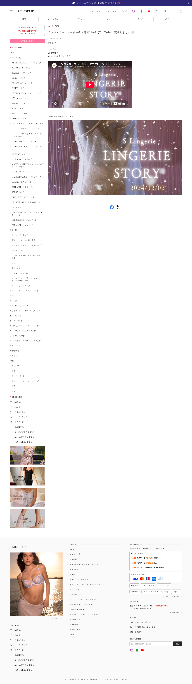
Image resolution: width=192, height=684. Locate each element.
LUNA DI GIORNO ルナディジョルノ (27, 147)
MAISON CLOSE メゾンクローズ (26, 177)
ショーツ (110, 19)
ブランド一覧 (15, 57)
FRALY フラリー (19, 113)
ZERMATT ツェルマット (23, 225)
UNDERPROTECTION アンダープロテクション (27, 213)
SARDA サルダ (18, 192)
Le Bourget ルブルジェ (23, 159)
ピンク (14, 263)
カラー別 (13, 230)
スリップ (139, 19)
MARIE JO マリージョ (22, 171)
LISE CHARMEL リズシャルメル (26, 128)
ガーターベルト (16, 320)
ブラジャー (81, 19)
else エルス (17, 108)
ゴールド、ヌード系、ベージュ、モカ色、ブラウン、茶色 (27, 279)
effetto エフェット (20, 98)
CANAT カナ (18, 88)
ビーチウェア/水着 (17, 335)
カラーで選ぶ (52, 19)
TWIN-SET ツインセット (23, 197)
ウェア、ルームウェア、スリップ (25, 381)
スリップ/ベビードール (19, 305)
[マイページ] (165, 11)
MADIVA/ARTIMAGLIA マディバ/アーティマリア (27, 165)
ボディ (168, 19)
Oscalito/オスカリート (22, 182)
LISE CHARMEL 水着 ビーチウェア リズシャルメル (27, 135)
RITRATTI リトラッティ (23, 187)
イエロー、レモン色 (20, 273)
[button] (13, 11)
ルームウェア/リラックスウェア (23, 330)
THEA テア (16, 207)
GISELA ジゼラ (19, 118)
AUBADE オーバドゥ (21, 67)
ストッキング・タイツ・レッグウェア (25, 340)
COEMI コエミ (20, 78)
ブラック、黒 (17, 250)
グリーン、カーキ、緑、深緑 (23, 240)
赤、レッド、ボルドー (21, 235)
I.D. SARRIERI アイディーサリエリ (27, 123)
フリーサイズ (15, 346)
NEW (24, 19)
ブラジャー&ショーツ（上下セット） (25, 290)
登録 (177, 644)
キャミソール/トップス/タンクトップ (25, 310)
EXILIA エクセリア (20, 103)
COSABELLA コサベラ (22, 83)
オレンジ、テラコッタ (21, 285)
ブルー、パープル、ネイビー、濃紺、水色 (27, 256)
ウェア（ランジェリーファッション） (25, 325)
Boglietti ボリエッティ (22, 73)
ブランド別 (96, 11)
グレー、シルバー (19, 268)
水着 (13, 386)
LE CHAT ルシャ (21, 154)
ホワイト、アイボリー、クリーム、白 (27, 245)
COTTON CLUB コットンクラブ (26, 93)
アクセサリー (15, 356)
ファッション (111, 11)
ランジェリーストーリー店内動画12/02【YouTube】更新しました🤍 (91, 32)
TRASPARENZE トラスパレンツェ (27, 202)
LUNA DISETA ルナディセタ (24, 141)
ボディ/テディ (15, 315)
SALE (124, 11)
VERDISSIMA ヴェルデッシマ (25, 220)
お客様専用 (14, 351)
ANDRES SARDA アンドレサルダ (26, 62)
